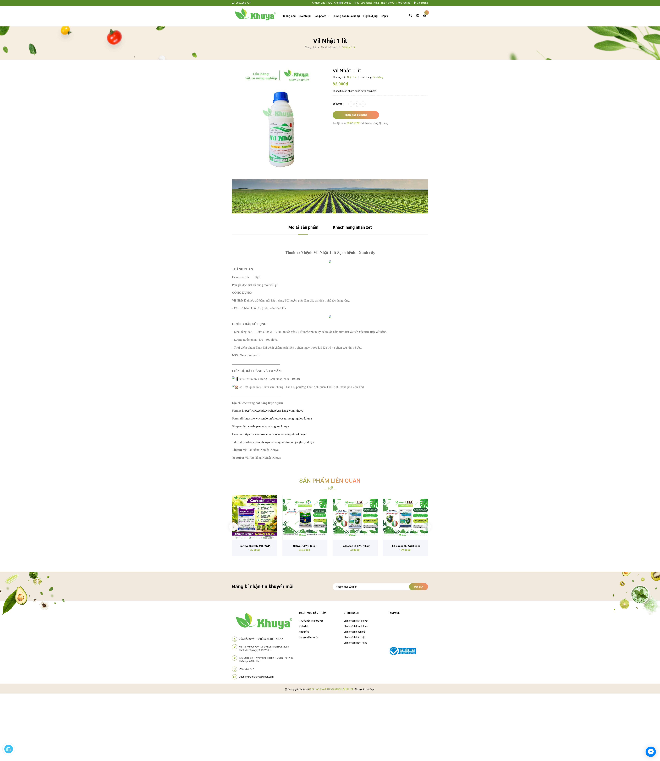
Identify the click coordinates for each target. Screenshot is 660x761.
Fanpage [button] (394, 613)
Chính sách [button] (351, 613)
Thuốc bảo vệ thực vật (311, 620)
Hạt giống (304, 631)
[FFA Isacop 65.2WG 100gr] (355, 517)
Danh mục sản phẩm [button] (312, 613)
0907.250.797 (243, 2)
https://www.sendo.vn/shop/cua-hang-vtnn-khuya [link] (272, 410)
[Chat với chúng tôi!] (651, 752)
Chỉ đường (422, 2)
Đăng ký (418, 586)
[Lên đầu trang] (556, 739)
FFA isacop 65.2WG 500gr (405, 546)
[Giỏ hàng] (425, 16)
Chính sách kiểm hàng (355, 642)
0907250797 (354, 123)
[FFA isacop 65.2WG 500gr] (405, 517)
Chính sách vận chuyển (356, 620)
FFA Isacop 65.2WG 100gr (355, 546)
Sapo (372, 689)
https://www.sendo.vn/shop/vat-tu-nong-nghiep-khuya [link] (278, 418)
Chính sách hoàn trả (354, 631)
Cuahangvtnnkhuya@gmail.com (256, 676)
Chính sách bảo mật (354, 637)
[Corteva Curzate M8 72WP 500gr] (254, 517)
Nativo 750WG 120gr (305, 546)
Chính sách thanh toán (356, 626)
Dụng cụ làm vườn (308, 637)
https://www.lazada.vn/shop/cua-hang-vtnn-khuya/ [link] (275, 434)
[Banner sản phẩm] (330, 196)
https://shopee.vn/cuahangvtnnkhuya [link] (266, 426)
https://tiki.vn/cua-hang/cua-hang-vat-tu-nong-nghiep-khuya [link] (276, 442)
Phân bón (304, 626)
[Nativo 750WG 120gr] (305, 517)
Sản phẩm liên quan (330, 480)
